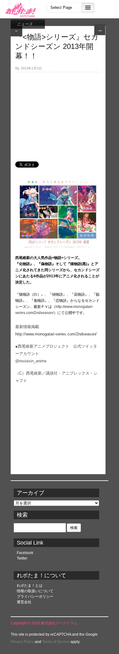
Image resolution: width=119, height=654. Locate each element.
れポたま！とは (29, 585)
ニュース (25, 24)
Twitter (22, 558)
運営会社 (24, 602)
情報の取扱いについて (35, 591)
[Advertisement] (58, 113)
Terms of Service (56, 642)
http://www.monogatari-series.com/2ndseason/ (56, 334)
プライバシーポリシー (35, 596)
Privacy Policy (22, 642)
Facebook (25, 553)
